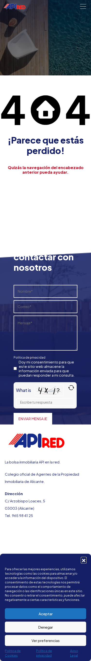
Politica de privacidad (29, 357)
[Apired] (14, 7)
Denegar (45, 627)
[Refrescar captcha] (71, 388)
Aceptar (46, 613)
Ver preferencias (46, 640)
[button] (83, 559)
